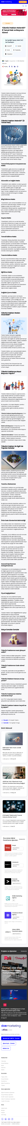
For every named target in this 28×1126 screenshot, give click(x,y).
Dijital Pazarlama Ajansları (7, 1092)
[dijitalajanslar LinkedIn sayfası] (5, 1119)
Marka (2, 1069)
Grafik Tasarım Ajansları (7, 1097)
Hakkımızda (4, 1108)
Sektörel (3, 1067)
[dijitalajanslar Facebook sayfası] (12, 1119)
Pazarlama (4, 1081)
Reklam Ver (6, 1048)
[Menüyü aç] (26, 6)
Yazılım (3, 1085)
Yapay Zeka (4, 1077)
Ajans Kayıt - (8, 1043)
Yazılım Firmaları (5, 1101)
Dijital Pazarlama (5, 1083)
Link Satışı (3, 1114)
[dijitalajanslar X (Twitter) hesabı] (2, 1119)
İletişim (3, 1110)
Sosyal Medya (4, 1063)
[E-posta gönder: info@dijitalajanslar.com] (9, 1119)
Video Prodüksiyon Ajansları (8, 1099)
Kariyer (3, 1112)
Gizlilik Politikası (15, 1124)
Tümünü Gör (22, 839)
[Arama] (23, 6)
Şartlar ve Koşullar (5, 1124)
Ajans (2, 1065)
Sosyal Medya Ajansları (7, 1094)
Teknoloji (3, 1061)
